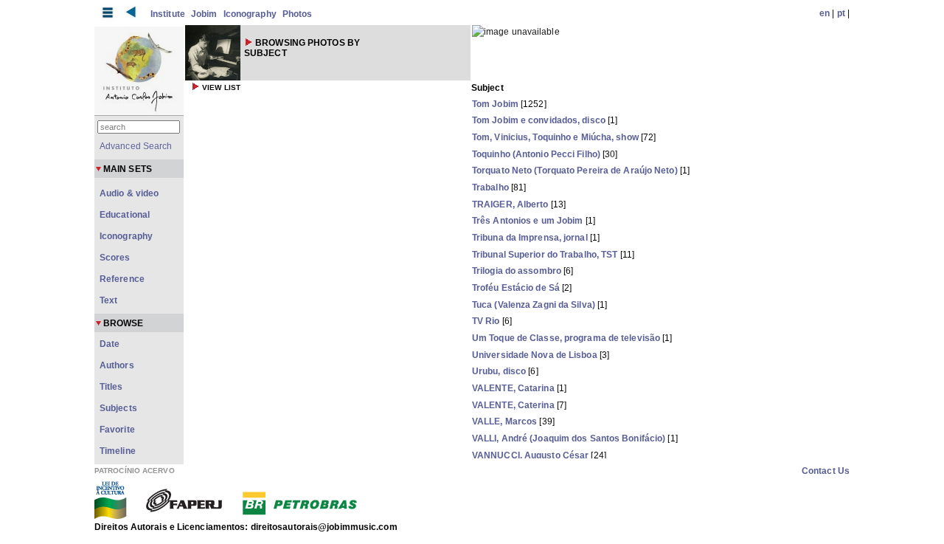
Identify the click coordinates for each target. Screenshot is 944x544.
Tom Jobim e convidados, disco (538, 120)
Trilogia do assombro (516, 271)
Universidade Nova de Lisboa (534, 355)
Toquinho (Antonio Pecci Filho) (536, 154)
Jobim (204, 14)
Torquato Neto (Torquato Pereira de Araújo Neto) (575, 170)
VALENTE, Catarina (513, 388)
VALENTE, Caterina (513, 405)
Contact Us (826, 471)
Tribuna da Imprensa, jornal (530, 238)
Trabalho (490, 187)
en (824, 13)
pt (841, 13)
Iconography (250, 14)
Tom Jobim (495, 104)
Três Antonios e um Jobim (527, 221)
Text (108, 300)
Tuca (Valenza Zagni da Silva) (533, 305)
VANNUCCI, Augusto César (530, 455)
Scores (115, 257)
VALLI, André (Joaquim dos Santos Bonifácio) (568, 438)
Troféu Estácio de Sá (516, 288)
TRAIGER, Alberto (510, 204)
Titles (111, 387)
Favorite (117, 429)
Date (109, 344)
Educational (125, 215)
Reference (122, 279)
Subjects (118, 408)
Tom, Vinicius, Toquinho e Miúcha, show (555, 137)
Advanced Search (136, 146)
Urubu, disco (499, 371)
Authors (117, 365)
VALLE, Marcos (504, 421)
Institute (167, 14)
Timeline (118, 451)
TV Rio (486, 321)
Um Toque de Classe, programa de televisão (566, 338)
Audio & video (129, 193)
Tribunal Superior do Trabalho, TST (544, 254)
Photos (297, 14)
